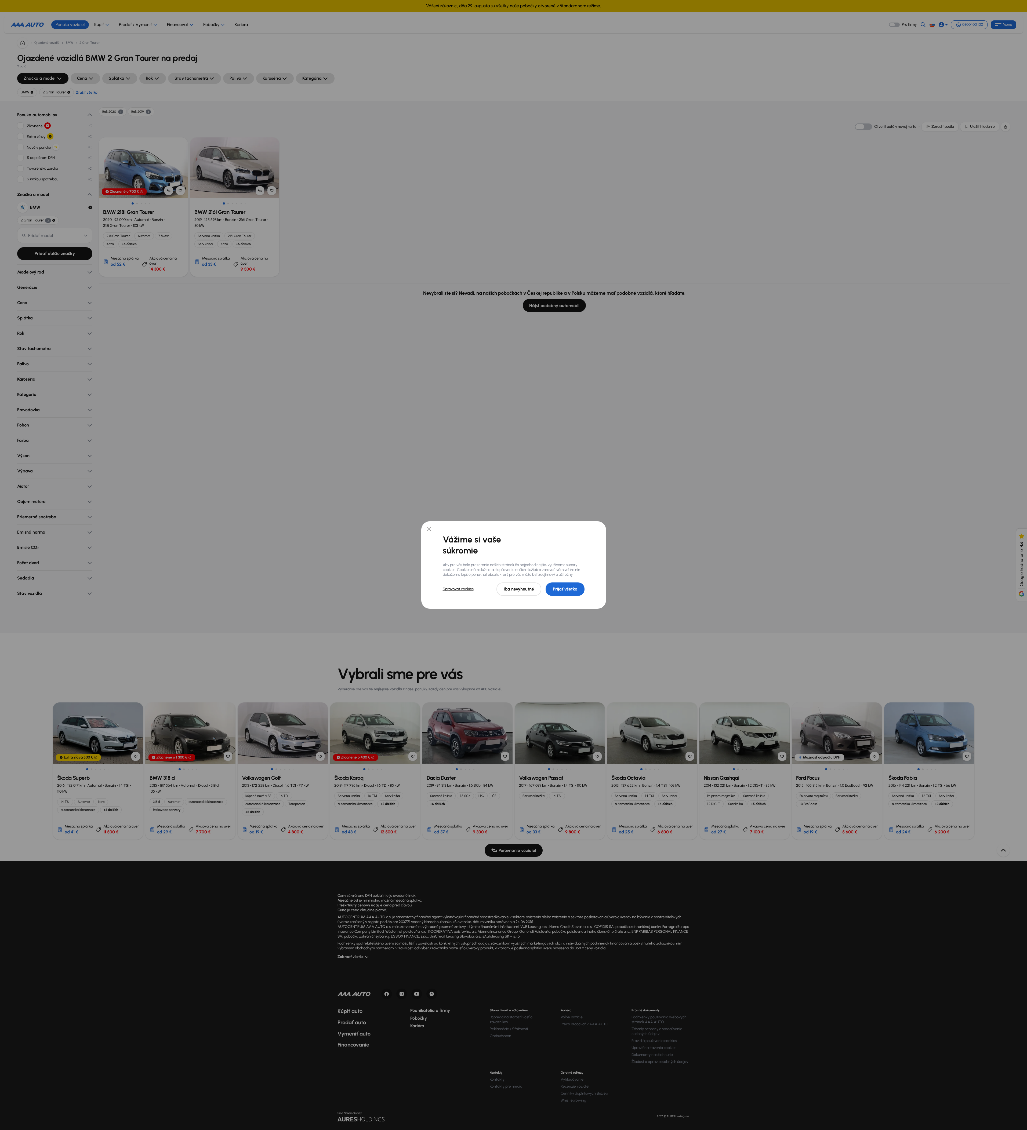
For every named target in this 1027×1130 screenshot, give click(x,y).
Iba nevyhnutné (519, 589)
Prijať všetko (565, 589)
